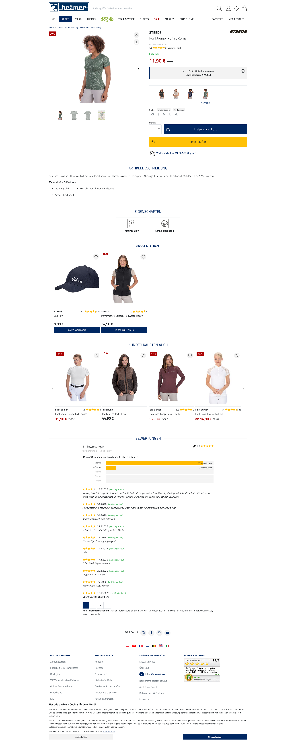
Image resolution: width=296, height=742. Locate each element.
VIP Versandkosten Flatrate (64, 680)
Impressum (145, 699)
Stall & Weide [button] (126, 19)
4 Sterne (97, 467)
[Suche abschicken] (219, 8)
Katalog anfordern (104, 698)
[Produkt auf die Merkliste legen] (136, 35)
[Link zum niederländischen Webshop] (148, 645)
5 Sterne (97, 462)
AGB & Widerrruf (148, 687)
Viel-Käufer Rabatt (104, 680)
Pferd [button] (78, 19)
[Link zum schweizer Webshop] (134, 645)
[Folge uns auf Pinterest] (159, 633)
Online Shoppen (60, 655)
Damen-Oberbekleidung (67, 27)
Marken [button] (170, 19)
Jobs (153, 674)
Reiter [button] (65, 19)
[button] (107, 19)
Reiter (51, 27)
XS (152, 114)
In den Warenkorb (124, 330)
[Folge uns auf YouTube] (167, 633)
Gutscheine (56, 692)
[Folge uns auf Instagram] (143, 633)
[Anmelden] (228, 8)
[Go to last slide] (52, 388)
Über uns (144, 668)
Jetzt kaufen (198, 141)
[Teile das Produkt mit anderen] (136, 42)
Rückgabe (55, 674)
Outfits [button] (144, 19)
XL (176, 114)
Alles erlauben (215, 736)
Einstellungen (81, 736)
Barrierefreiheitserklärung (153, 681)
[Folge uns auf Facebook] (151, 633)
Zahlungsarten (58, 661)
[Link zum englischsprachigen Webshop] (161, 645)
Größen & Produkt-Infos (107, 686)
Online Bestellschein (61, 686)
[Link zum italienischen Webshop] (168, 645)
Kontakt (99, 661)
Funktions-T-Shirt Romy (90, 27)
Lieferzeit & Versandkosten (64, 668)
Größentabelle (164, 109)
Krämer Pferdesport (152, 655)
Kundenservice (104, 655)
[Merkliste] (236, 8)
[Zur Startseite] (69, 7)
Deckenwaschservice (106, 692)
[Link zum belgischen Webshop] (154, 645)
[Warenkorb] (244, 8)
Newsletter (101, 674)
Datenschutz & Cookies (151, 693)
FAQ (52, 698)
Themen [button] (91, 19)
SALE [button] (157, 19)
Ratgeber (181, 109)
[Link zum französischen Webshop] (141, 645)
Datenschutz (109, 731)
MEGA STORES (236, 19)
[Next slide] (138, 69)
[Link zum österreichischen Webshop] (128, 645)
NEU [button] (54, 19)
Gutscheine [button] (187, 19)
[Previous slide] (51, 69)
